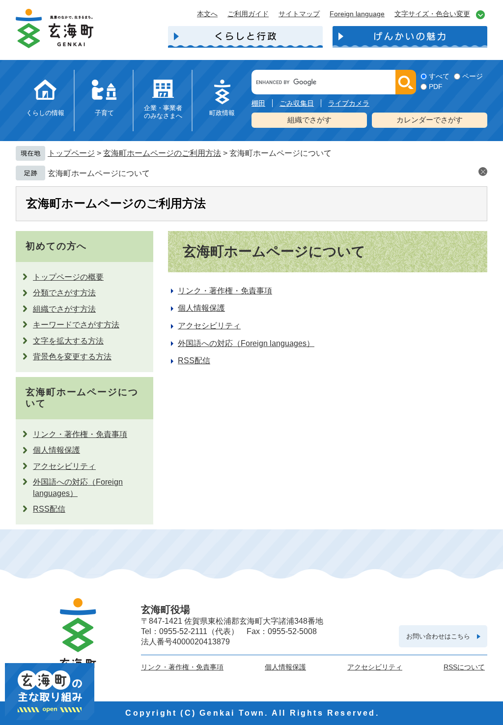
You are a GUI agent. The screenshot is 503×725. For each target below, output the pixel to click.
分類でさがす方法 (64, 293)
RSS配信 (49, 509)
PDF (436, 86)
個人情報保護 (56, 450)
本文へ (207, 14)
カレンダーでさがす (429, 120)
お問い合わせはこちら (438, 636)
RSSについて (464, 667)
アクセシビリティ (64, 466)
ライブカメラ (348, 103)
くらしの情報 (45, 112)
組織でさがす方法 (64, 309)
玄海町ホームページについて (99, 173)
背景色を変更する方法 (72, 356)
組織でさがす (309, 120)
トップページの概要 (68, 277)
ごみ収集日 (296, 103)
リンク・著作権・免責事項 (80, 434)
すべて (439, 76)
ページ (472, 76)
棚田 (258, 103)
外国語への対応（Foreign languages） (246, 343)
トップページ (71, 153)
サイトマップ (299, 14)
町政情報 (222, 112)
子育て (104, 112)
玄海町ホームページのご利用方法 (162, 153)
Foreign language (357, 14)
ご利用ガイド (248, 14)
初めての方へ (56, 246)
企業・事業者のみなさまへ (163, 111)
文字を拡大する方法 (68, 341)
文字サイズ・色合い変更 (432, 14)
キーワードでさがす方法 (76, 324)
